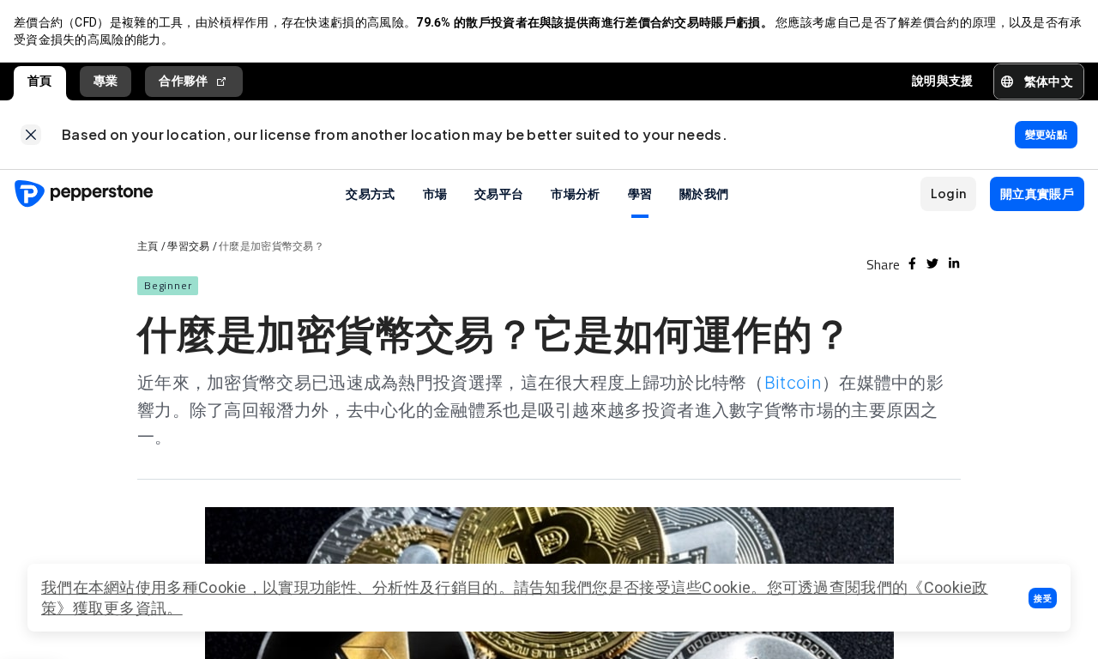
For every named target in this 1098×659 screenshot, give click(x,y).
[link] (31, 134)
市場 (435, 193)
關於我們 (703, 193)
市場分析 (575, 193)
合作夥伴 (183, 81)
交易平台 (498, 193)
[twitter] (932, 263)
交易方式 (370, 193)
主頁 (148, 246)
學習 (640, 193)
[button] (1043, 598)
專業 (106, 81)
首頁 (39, 81)
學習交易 (188, 246)
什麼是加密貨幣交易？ (271, 246)
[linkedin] (954, 263)
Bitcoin (793, 382)
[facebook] (912, 263)
